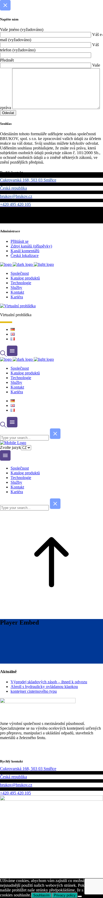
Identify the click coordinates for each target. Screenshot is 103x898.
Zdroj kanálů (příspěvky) (31, 246)
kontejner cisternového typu (34, 691)
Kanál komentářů (25, 251)
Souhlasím (41, 895)
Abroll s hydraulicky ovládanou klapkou (44, 686)
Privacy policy (65, 895)
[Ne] (80, 896)
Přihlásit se (20, 241)
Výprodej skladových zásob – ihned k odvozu (49, 682)
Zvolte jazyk (10, 447)
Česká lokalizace (25, 255)
